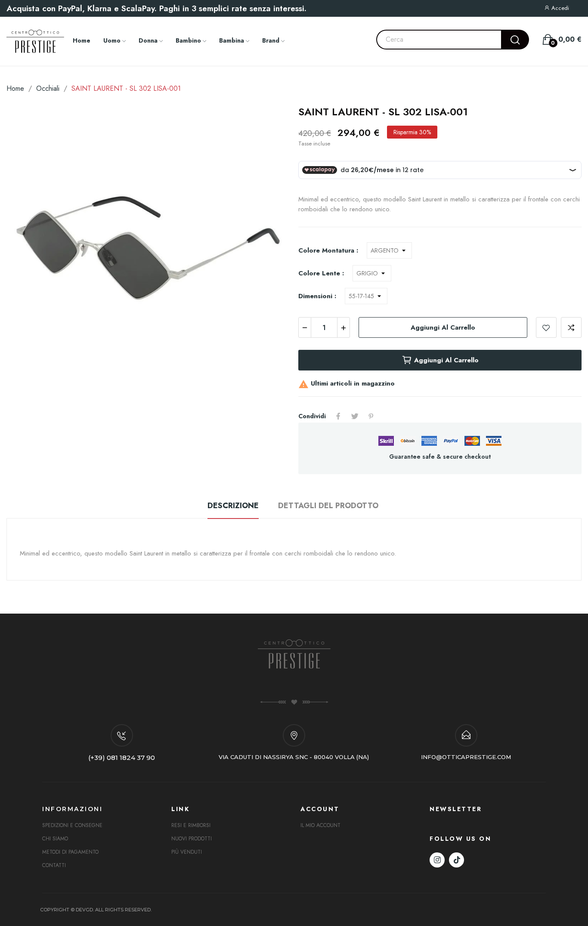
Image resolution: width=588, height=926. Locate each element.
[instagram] (437, 859)
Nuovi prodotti (191, 839)
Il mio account (320, 825)
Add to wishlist (546, 327)
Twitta (355, 416)
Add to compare (571, 327)
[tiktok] (456, 859)
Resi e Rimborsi (190, 825)
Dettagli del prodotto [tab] (328, 505)
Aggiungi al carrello (443, 327)
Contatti (54, 865)
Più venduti (186, 852)
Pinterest (371, 416)
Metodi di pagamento (70, 852)
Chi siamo (55, 839)
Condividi (338, 416)
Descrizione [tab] (233, 505)
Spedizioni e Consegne (72, 825)
